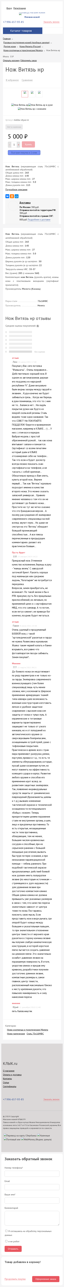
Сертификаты (9, 1086)
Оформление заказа (45, 1279)
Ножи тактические (16, 1033)
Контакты (7, 1078)
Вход (9, 8)
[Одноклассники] (12, 196)
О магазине (8, 1070)
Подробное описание (16, 189)
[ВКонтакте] (7, 196)
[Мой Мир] (17, 196)
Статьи (6, 1082)
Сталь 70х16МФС (35, 1033)
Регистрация (19, 8)
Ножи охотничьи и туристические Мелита (27, 1029)
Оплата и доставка (12, 1074)
